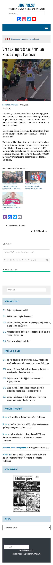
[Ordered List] (16, 259)
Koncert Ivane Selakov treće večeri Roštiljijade (27, 417)
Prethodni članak (17, 225)
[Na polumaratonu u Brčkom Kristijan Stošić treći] (12, 198)
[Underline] (10, 259)
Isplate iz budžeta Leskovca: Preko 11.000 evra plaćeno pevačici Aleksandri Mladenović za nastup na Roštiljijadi (28, 361)
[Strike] (13, 259)
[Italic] (7, 259)
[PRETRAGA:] (16, 547)
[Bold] (4, 259)
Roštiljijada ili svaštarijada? (39, 447)
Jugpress (14, 105)
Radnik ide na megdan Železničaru (20, 316)
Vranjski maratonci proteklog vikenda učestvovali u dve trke (33, 186)
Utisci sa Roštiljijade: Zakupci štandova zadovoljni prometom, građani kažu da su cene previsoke (25, 389)
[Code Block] (25, 259)
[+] (34, 260)
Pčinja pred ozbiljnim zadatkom (18, 341)
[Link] (28, 259)
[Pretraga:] (26, 13)
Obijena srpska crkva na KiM (17, 310)
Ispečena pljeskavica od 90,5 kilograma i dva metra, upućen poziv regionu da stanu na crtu (26, 398)
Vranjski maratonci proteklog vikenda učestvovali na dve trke (11, 186)
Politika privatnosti (26, 550)
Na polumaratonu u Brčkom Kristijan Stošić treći (11, 207)
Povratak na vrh (35, 554)
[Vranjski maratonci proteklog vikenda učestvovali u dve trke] (35, 176)
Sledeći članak (37, 231)
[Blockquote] (22, 259)
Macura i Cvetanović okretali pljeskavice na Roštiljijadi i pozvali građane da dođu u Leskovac (28, 371)
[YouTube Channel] (33, 19)
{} (31, 260)
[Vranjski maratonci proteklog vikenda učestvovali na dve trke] (12, 176)
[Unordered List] (19, 259)
